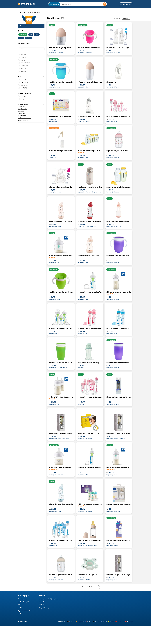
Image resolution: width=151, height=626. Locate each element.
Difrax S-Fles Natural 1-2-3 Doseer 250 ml (90, 116)
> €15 (24, 88)
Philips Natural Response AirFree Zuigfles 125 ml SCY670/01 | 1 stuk (61, 256)
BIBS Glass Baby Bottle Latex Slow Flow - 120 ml (90, 540)
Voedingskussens (23, 120)
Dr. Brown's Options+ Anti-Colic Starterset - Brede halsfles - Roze (118, 116)
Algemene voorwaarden (24, 611)
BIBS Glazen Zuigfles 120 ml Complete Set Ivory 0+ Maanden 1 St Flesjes (118, 433)
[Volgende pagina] (99, 586)
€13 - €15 (24, 85)
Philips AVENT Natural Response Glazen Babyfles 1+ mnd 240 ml (118, 292)
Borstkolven (21, 113)
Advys (23, 71)
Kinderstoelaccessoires (24, 118)
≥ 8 (23, 99)
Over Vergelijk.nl (22, 599)
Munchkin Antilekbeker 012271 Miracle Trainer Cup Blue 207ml (61, 82)
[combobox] (77, 4)
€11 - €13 (24, 82)
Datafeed (41, 605)
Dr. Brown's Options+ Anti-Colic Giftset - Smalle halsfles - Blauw (61, 540)
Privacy (20, 605)
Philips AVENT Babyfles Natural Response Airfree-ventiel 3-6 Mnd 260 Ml (118, 468)
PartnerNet (42, 602)
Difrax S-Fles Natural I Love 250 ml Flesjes (90, 221)
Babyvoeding (36, 12)
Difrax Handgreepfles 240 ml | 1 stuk (118, 221)
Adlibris (23, 68)
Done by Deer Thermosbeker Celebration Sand (90, 187)
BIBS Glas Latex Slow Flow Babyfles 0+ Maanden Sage (61, 433)
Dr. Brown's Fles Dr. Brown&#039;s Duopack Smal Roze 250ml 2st (90, 328)
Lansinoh (24, 65)
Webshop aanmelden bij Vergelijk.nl (48, 599)
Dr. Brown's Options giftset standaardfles (90, 397)
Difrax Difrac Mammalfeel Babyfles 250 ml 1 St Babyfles (90, 82)
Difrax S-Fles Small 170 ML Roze (88, 256)
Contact (20, 614)
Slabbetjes (21, 111)
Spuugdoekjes (22, 115)
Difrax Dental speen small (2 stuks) (60, 187)
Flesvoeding (21, 106)
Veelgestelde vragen (44, 608)
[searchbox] (31, 49)
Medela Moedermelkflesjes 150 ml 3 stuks (90, 151)
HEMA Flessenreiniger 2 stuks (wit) (60, 151)
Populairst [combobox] (125, 18)
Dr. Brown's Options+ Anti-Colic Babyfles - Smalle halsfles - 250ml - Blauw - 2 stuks (118, 328)
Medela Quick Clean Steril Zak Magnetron (90, 433)
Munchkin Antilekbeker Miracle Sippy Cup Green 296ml (61, 363)
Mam (23, 54)
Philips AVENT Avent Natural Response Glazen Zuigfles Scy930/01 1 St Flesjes (61, 468)
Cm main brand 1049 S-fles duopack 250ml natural (118, 48)
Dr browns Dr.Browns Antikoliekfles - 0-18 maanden (90, 468)
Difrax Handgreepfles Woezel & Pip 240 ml (118, 397)
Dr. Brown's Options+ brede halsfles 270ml (90, 292)
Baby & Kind (27, 12)
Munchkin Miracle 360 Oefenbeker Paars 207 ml (118, 256)
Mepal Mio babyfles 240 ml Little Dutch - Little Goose (61, 575)
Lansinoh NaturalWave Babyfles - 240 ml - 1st (118, 540)
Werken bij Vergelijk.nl (24, 602)
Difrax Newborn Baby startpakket (60, 116)
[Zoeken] (104, 4)
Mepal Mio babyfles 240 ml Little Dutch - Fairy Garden (118, 151)
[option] (22, 34)
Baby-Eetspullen (22, 109)
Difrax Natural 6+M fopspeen (87, 575)
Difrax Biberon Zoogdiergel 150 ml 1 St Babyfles (61, 48)
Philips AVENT (25, 63)
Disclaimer (21, 608)
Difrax (23, 60)
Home (20, 12)
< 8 (23, 96)
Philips (23, 57)
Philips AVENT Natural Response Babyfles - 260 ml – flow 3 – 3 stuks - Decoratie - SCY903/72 (90, 504)
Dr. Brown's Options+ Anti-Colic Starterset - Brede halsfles (61, 328)
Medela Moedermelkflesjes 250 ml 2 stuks (118, 187)
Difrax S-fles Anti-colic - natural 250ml (61, 221)
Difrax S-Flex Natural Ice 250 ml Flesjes (61, 504)
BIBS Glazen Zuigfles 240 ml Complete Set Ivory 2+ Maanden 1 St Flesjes (118, 575)
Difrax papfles (111, 82)
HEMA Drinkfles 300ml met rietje (88, 363)
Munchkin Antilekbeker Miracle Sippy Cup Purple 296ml (118, 363)
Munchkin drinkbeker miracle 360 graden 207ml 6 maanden (90, 48)
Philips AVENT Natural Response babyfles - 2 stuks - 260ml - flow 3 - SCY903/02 (61, 397)
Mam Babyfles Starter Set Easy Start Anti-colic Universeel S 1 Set (118, 504)
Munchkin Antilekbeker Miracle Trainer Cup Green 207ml (61, 292)
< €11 (23, 79)
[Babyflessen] (59, 4)
